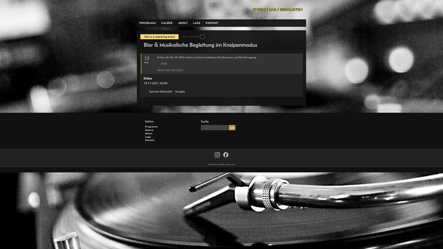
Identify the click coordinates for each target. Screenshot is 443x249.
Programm (147, 22)
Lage (196, 22)
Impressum (230, 164)
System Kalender (161, 91)
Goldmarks (162, 9)
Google (180, 91)
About (183, 22)
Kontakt (212, 22)
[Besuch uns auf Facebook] (217, 154)
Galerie (167, 22)
